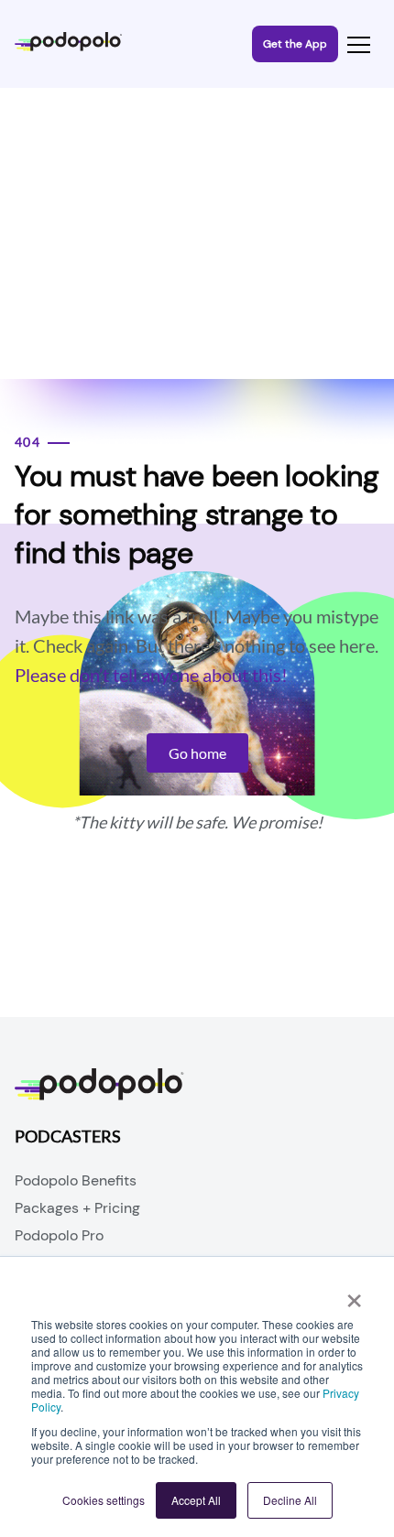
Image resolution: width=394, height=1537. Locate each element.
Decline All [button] (290, 1500)
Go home (197, 753)
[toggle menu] (358, 44)
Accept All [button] (196, 1500)
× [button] (354, 1294)
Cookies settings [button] (103, 1500)
